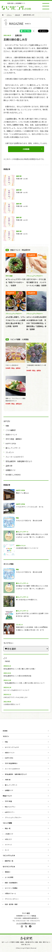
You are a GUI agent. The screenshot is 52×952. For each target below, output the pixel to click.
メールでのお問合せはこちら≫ (26, 923)
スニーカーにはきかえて (15, 457)
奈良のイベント (11, 434)
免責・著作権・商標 (11, 904)
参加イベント (7, 796)
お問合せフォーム (10, 893)
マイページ (8, 845)
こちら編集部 (11, 430)
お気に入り (8, 839)
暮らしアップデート (13, 448)
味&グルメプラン (10, 807)
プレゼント (10, 452)
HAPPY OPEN (11, 443)
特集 (7, 426)
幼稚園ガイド (11, 470)
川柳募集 (26, 149)
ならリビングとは (9, 866)
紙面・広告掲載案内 (11, 883)
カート (7, 850)
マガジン (9, 15)
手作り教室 (8, 801)
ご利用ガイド (9, 834)
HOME (5, 731)
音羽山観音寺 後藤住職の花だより (19, 461)
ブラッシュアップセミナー (13, 817)
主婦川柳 (17, 15)
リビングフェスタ (9, 855)
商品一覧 (7, 828)
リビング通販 (7, 823)
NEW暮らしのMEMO (13, 474)
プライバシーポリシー (12, 899)
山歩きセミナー (10, 812)
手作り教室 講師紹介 (14, 439)
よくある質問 (9, 877)
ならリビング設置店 (11, 888)
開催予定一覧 (9, 861)
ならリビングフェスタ (12, 747)
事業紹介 (7, 872)
